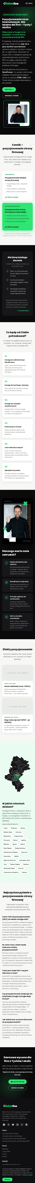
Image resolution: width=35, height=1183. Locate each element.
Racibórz (26, 864)
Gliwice (23, 828)
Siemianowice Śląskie (11, 852)
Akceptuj (7, 1179)
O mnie (4, 1154)
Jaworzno (24, 852)
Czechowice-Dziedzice (11, 872)
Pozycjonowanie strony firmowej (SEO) (14, 1138)
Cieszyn (24, 872)
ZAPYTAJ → (9, 89)
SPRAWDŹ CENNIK (12, 96)
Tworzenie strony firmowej (10, 1133)
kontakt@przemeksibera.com (11, 1164)
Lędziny (23, 840)
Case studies (6, 1151)
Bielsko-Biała (8, 832)
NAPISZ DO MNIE (17, 1088)
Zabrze (22, 844)
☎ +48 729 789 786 (17, 1082)
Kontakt (4, 1156)
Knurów (21, 868)
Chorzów (18, 832)
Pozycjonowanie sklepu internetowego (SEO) (16, 1141)
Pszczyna (7, 840)
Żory (5, 864)
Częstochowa (18, 836)
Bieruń (15, 840)
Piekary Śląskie (15, 864)
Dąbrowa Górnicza (10, 860)
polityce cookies (27, 1175)
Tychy (5, 828)
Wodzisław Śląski (9, 868)
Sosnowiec (7, 856)
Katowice (14, 828)
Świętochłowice (20, 848)
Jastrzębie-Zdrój (24, 860)
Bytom (15, 844)
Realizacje (5, 1149)
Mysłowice (7, 836)
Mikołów (6, 844)
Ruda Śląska (7, 848)
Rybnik (16, 856)
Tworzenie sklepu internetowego (12, 1136)
